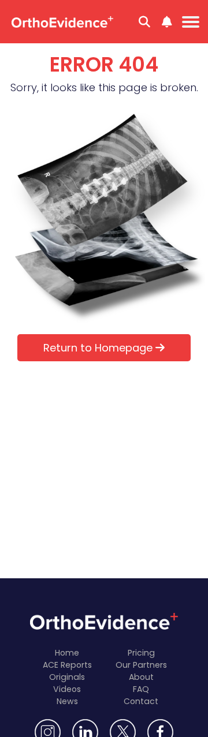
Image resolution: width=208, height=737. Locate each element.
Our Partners (141, 665)
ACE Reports (67, 665)
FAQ (141, 689)
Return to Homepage (99, 348)
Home (67, 653)
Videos (67, 689)
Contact (141, 701)
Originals (67, 677)
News (67, 701)
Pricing (141, 653)
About (141, 677)
